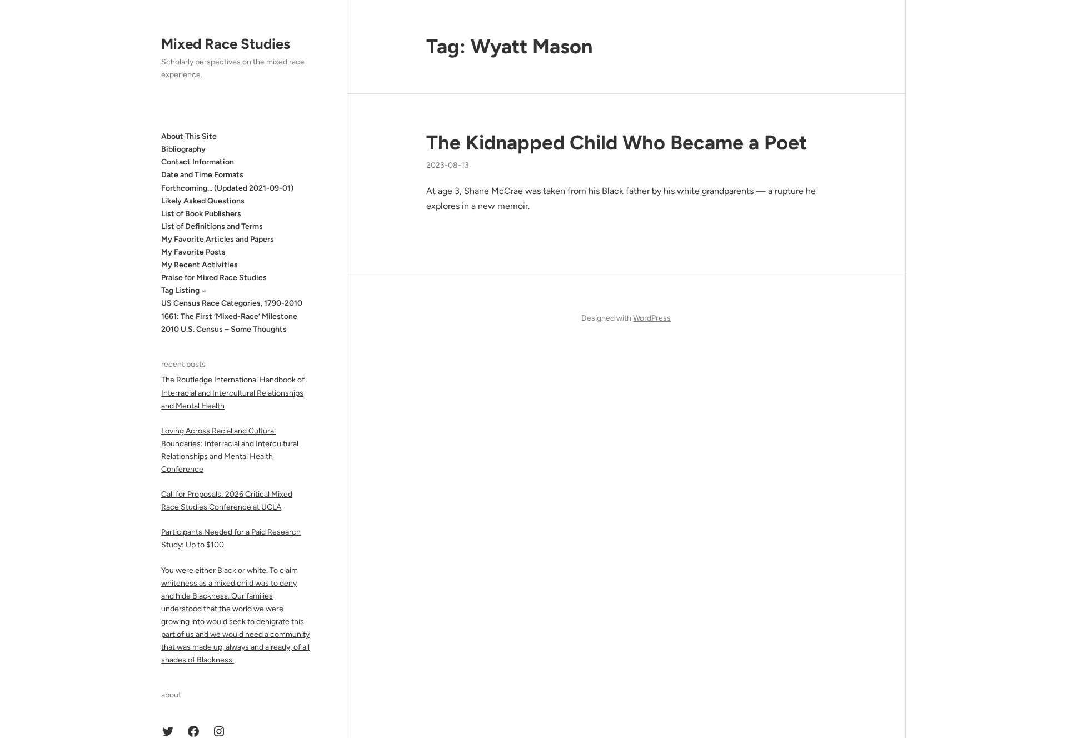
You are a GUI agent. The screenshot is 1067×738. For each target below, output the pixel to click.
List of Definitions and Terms (212, 226)
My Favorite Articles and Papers (217, 239)
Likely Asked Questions (203, 201)
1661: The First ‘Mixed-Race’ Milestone (229, 316)
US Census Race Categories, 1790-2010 (231, 303)
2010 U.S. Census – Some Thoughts (224, 329)
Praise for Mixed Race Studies (214, 277)
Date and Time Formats (202, 174)
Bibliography (183, 149)
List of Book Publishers (201, 213)
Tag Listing (180, 290)
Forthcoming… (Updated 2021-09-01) (227, 188)
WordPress (652, 318)
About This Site (189, 136)
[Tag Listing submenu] (204, 290)
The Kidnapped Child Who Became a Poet (616, 142)
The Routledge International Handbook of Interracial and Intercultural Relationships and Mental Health (233, 392)
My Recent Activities (199, 265)
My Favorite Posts (193, 252)
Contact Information (197, 162)
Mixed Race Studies (225, 44)
